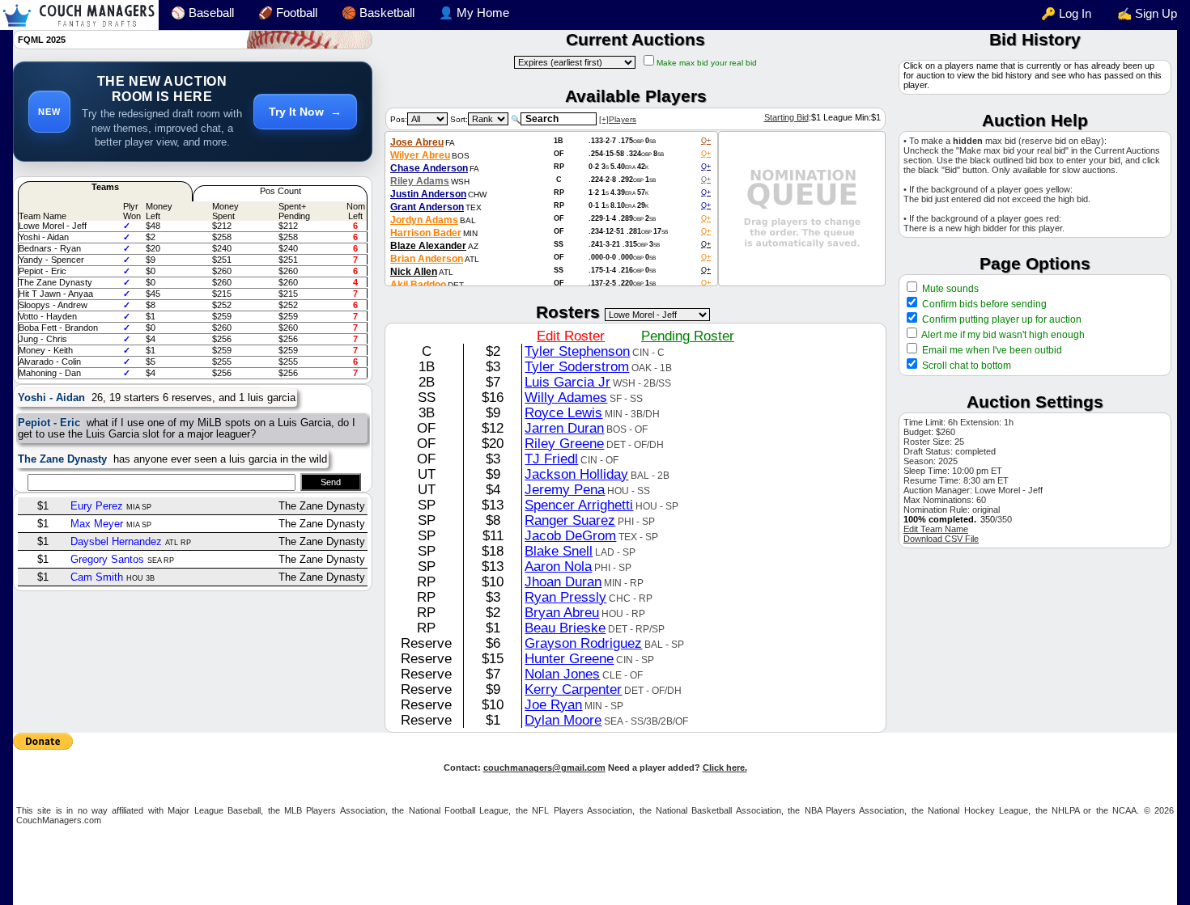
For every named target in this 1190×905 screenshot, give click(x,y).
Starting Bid (786, 117)
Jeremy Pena (565, 489)
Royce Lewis (563, 412)
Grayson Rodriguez (583, 643)
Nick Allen (413, 271)
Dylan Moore (563, 720)
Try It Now (305, 111)
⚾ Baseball (202, 12)
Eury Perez (96, 506)
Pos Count (280, 191)
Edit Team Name (935, 529)
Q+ (706, 141)
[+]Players (617, 119)
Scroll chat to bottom (966, 365)
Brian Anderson (426, 258)
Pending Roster (687, 335)
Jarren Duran (564, 428)
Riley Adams (419, 181)
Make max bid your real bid (707, 62)
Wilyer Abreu (420, 155)
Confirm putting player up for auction (1001, 319)
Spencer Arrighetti (579, 504)
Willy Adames (566, 397)
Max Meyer (96, 524)
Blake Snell (559, 550)
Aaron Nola (558, 566)
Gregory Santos (107, 559)
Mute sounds (949, 288)
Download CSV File (941, 538)
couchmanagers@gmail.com (544, 767)
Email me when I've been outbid (992, 350)
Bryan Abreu (562, 612)
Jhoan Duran (563, 581)
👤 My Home (474, 12)
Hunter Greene (569, 658)
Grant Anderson (427, 207)
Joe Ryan (553, 704)
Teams (105, 187)
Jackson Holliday (576, 474)
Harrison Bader (425, 233)
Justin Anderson (428, 194)
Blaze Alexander (428, 246)
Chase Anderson (429, 168)
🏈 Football (287, 12)
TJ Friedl (551, 458)
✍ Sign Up (1147, 13)
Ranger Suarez (570, 520)
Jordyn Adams (424, 220)
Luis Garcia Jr (567, 381)
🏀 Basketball (378, 12)
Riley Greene (564, 443)
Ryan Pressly (565, 597)
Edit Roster (571, 335)
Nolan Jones (562, 673)
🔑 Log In (1066, 13)
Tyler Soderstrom (577, 366)
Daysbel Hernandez (116, 541)
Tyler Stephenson (577, 351)
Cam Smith (96, 577)
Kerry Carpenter (573, 689)
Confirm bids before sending (983, 304)
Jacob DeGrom (570, 535)
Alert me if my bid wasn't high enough (1002, 334)
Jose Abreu (417, 142)
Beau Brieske (565, 627)
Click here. (725, 767)
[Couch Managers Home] (79, 15)
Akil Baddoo (418, 284)
